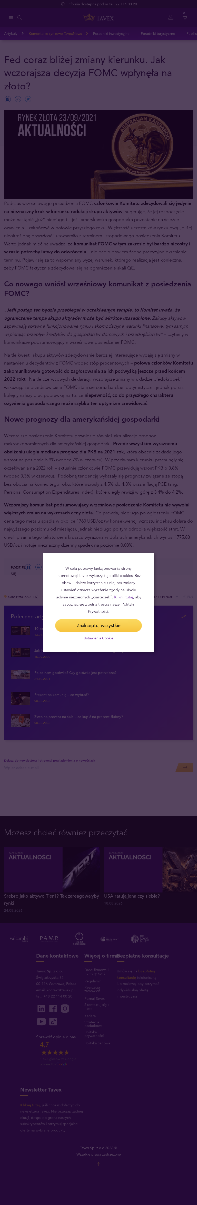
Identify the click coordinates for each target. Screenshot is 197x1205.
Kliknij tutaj (123, 597)
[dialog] (98, 602)
